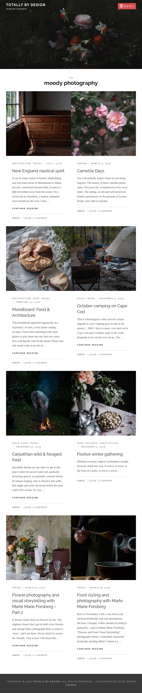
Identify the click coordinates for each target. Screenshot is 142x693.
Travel (37, 163)
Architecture (21, 163)
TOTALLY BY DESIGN (26, 5)
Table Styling (108, 443)
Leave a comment (36, 218)
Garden (82, 163)
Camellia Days (90, 170)
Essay (81, 298)
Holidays (91, 443)
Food (36, 298)
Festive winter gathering (100, 454)
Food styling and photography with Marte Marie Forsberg (100, 600)
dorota (16, 218)
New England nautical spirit (38, 170)
